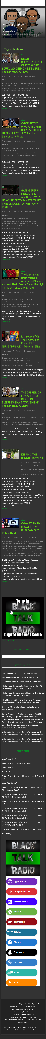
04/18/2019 (18, 292)
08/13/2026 (26, 28)
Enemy (23, 358)
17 (31, 34)
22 (32, 36)
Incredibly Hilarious (21, 551)
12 (22, 34)
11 (20, 34)
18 (32, 34)
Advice (6, 358)
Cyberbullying (20, 148)
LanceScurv (7, 76)
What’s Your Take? (9, 759)
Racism (30, 422)
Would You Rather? (13, 24)
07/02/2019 (18, 76)
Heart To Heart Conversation (14, 86)
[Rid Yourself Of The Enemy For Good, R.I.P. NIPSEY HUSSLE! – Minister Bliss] (10, 336)
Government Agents (22, 221)
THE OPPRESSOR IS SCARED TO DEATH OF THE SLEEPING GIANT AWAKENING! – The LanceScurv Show (21, 399)
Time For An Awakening (29, 677)
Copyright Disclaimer (23, 1022)
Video (6, 80)
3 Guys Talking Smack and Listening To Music (26, 1004)
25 (38, 36)
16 (29, 34)
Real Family (6, 833)
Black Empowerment (26, 299)
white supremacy (26, 306)
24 (36, 36)
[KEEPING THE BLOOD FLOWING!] (10, 454)
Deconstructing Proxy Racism (22, 1012)
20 (36, 34)
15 (27, 34)
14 (25, 34)
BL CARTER (19, 83)
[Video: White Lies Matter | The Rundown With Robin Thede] (10, 523)
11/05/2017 (14, 538)
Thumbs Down (7, 772)
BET (31, 541)
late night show (33, 551)
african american (9, 83)
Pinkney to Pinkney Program (18, 1017)
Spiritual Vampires (31, 363)
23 (34, 36)
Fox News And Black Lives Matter (21, 548)
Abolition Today (13, 1006)
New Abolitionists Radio (29, 1006)
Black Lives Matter (11, 546)
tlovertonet (6, 673)
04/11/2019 (18, 410)
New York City (12, 553)
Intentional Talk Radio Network (23, 1014)
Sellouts (20, 226)
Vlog (30, 365)
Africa (6, 299)
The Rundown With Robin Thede (29, 555)
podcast (8, 88)
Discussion (36, 83)
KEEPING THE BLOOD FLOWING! (32, 456)
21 (38, 34)
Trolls (8, 158)
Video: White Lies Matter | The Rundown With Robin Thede (22, 528)
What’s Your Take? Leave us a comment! (17, 763)
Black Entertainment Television (19, 544)
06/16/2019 (18, 211)
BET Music (36, 541)
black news (19, 219)
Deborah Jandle (8, 732)
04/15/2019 (18, 351)
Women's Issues (26, 90)
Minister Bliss (21, 360)
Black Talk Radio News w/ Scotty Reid (26, 682)
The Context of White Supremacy (26, 673)
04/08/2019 (37, 462)
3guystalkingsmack (11, 28)
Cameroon (18, 302)
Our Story (33, 1017)
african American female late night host (16, 541)
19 (34, 34)
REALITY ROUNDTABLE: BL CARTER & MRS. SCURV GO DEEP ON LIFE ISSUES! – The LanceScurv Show (23, 65)
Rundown (30, 553)
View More (9, 108)
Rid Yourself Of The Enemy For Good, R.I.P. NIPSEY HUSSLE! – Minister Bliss (21, 341)
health (8, 422)
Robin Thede (22, 553)
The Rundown (13, 555)
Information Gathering (17, 223)
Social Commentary (31, 88)
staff (4, 538)
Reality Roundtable (18, 88)
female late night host (24, 546)
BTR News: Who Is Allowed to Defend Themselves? (21, 829)
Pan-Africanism (11, 304)
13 (24, 34)
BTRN (8, 1004)
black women (28, 83)
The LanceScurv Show (13, 90)
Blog (5, 21)
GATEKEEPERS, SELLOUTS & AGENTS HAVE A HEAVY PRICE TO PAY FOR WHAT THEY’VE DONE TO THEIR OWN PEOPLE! (21, 199)
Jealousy (15, 153)
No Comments (9, 31)
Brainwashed (10, 302)
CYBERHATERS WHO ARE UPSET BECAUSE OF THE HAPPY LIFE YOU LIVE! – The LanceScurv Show (22, 129)
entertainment (29, 148)
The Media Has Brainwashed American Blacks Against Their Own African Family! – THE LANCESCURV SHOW (22, 281)
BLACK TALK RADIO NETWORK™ (14, 1027)
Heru (12, 422)
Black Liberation (34, 417)
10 (18, 34)
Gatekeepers (11, 221)
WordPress (10, 1030)
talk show (14, 155)
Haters (10, 153)
